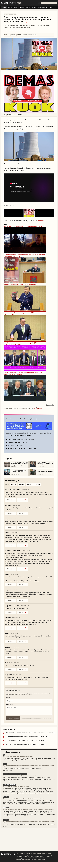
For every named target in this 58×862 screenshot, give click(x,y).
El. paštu (25, 34)
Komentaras (9, 704)
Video (50, 7)
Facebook (13, 34)
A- (4, 114)
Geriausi (29, 484)
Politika (15, 7)
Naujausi (13, 484)
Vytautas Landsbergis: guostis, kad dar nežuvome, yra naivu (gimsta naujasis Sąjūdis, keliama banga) (23, 373)
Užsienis (34, 7)
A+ (14, 114)
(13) (26, 22)
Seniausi (21, 484)
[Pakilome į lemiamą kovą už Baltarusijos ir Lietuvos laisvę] (25, 299)
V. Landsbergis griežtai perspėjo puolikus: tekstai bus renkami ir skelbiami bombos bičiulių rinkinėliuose (24, 255)
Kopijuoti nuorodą (32, 34)
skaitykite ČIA (42, 220)
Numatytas (9, 114)
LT (38, 2)
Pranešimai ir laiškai (42, 7)
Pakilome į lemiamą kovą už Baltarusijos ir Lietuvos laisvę (20, 284)
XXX (55, 7)
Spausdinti (19, 114)
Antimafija (22, 7)
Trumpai (10, 7)
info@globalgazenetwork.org (22, 858)
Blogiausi (37, 484)
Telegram (19, 34)
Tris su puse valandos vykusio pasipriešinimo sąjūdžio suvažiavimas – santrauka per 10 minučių (24, 313)
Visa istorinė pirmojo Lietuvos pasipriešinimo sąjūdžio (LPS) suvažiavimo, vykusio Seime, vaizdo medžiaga (24, 343)
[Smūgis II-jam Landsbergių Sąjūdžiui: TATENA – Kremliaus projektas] (25, 240)
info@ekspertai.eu (38, 408)
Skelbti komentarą (13, 718)
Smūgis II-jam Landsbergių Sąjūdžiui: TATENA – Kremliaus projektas (23, 226)
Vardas (8, 697)
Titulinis (4, 7)
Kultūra (28, 7)
